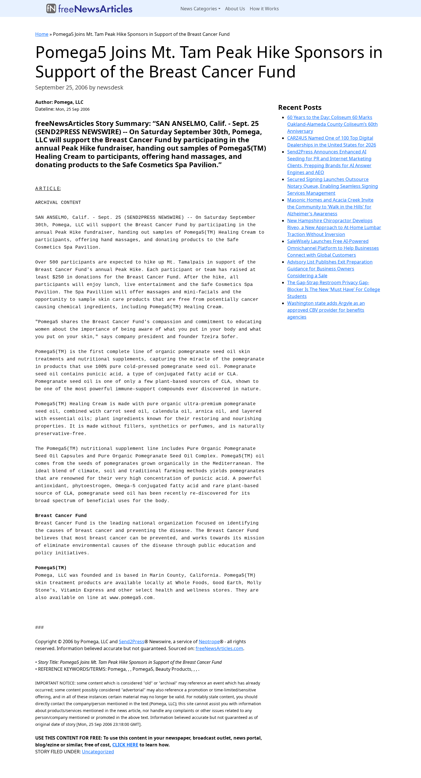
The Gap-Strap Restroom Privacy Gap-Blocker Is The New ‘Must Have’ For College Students (333, 289)
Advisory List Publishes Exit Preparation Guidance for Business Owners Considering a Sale (330, 269)
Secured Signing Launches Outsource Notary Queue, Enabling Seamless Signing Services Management (332, 186)
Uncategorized (98, 751)
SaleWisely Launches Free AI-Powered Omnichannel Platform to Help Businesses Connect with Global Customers (333, 248)
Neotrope (209, 641)
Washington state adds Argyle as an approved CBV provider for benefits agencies (326, 310)
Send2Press (131, 641)
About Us (235, 8)
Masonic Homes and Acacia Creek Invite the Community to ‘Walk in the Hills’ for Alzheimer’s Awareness (330, 207)
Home (41, 34)
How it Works (264, 8)
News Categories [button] (198, 8)
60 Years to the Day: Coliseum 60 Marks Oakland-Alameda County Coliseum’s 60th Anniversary (332, 124)
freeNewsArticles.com (219, 648)
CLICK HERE (125, 745)
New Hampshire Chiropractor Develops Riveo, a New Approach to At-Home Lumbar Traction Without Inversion (334, 227)
